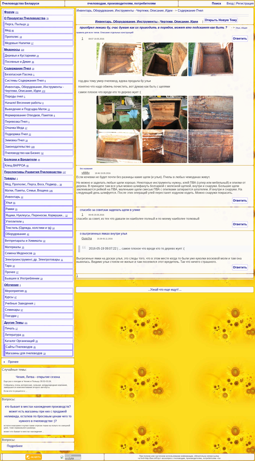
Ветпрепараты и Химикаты (23, 240)
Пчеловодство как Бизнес (22, 153)
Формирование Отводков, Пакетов (29, 115)
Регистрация (245, 3)
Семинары (12, 309)
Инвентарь (12, 196)
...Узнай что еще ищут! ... (164, 289)
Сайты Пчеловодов (19, 346)
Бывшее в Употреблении (22, 278)
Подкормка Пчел (16, 134)
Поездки (10, 315)
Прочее (10, 272)
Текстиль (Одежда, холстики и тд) (28, 227)
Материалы (13, 247)
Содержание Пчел (190, 10)
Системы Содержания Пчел (24, 80)
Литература (13, 334)
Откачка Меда (14, 127)
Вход (230, 3)
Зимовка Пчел (14, 140)
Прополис (12, 36)
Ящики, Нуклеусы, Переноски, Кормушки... (35, 215)
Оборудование (16, 234)
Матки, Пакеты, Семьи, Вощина (26, 190)
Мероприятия (14, 290)
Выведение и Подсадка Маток (26, 109)
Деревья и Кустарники (20, 55)
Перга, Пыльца (15, 24)
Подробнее (13, 446)
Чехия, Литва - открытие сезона (38, 377)
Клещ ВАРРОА (15, 165)
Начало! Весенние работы (23, 102)
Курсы (9, 297)
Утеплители (14, 221)
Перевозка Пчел (16, 121)
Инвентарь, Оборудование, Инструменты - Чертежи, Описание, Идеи (124, 10)
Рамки (10, 209)
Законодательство (17, 146)
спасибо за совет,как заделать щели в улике (110, 209)
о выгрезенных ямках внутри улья (103, 233)
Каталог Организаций (20, 340)
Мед (8, 30)
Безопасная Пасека (18, 74)
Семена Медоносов (18, 253)
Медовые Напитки (17, 43)
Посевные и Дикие (18, 61)
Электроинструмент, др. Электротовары (32, 259)
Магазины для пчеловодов (24, 353)
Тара (8, 265)
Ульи (9, 202)
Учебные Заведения (19, 303)
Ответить (240, 38)
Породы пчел (14, 96)
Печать (10, 328)
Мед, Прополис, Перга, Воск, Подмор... (32, 184)
